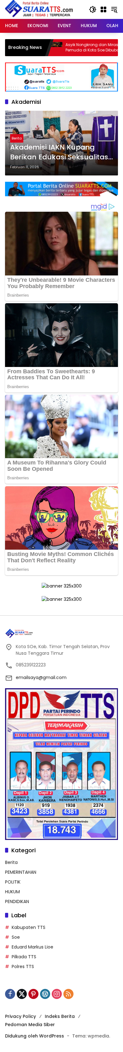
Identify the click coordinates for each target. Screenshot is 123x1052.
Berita (17, 138)
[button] (93, 9)
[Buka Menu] (103, 9)
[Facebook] (10, 994)
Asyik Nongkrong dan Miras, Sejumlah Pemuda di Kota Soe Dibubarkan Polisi (75, 47)
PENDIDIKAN (17, 901)
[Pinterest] (33, 994)
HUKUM (12, 892)
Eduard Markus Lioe (32, 947)
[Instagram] (57, 994)
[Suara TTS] (39, 9)
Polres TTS (23, 966)
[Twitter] (22, 994)
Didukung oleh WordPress (34, 1036)
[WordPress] (45, 994)
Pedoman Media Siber (30, 1024)
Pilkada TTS (24, 957)
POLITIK (12, 882)
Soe (16, 937)
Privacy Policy (20, 1016)
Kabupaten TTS (28, 927)
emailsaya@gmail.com (41, 677)
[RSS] (68, 994)
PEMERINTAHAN (20, 872)
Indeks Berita (60, 1016)
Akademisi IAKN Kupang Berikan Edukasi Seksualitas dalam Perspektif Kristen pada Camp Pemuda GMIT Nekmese (59, 152)
